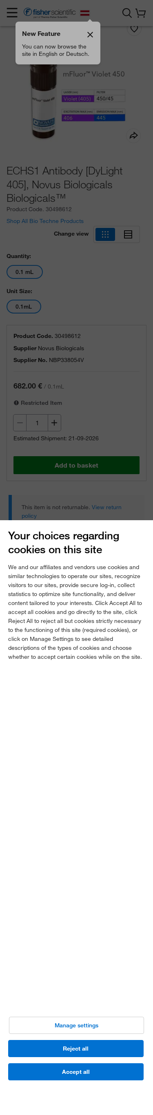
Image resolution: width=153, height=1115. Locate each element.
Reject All (76, 1048)
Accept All (76, 1071)
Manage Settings (76, 1025)
